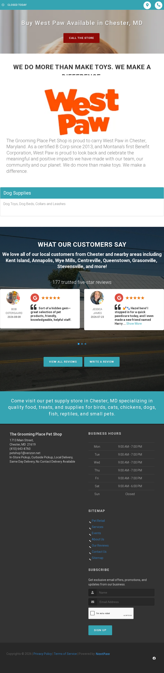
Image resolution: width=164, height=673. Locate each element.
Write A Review (102, 361)
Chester (95, 254)
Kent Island (17, 260)
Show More (134, 323)
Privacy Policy (43, 653)
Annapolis (42, 260)
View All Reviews (63, 361)
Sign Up (100, 630)
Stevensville (70, 266)
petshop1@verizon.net (25, 453)
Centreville (89, 260)
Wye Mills (65, 260)
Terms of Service (65, 653)
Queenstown (116, 260)
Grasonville (144, 260)
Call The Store (81, 38)
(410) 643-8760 (20, 448)
